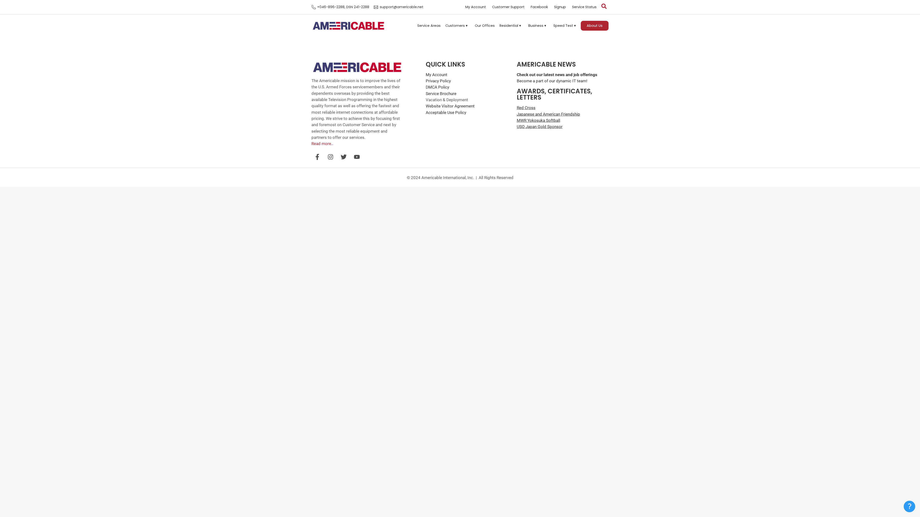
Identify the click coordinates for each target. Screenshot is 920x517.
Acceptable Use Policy (446, 112)
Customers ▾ (456, 25)
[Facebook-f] (317, 157)
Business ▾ (537, 25)
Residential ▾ (510, 25)
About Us (595, 25)
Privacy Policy (438, 81)
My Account (475, 7)
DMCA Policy (437, 87)
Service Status (584, 7)
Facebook (539, 7)
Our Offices (485, 25)
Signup (560, 7)
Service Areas (429, 25)
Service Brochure (441, 93)
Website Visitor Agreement (450, 106)
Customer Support (508, 7)
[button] (457, 26)
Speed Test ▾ (564, 25)
